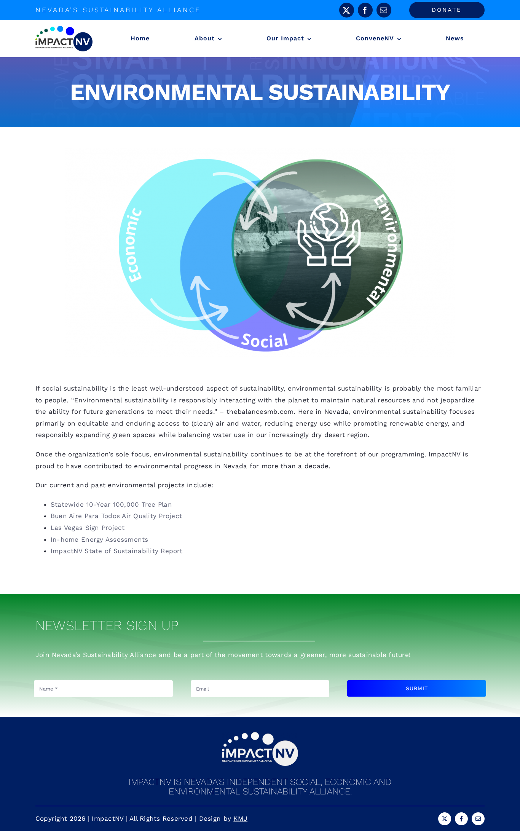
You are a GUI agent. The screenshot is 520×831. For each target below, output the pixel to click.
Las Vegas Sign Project (88, 527)
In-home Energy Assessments (99, 539)
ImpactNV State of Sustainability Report (116, 551)
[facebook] (365, 10)
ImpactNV (107, 818)
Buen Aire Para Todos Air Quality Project (116, 516)
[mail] (383, 10)
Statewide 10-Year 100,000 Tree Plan (111, 504)
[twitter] (346, 10)
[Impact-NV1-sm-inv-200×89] (260, 735)
